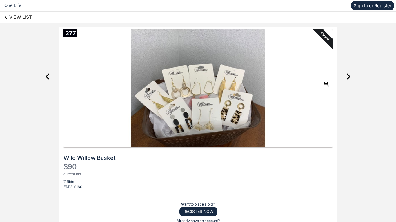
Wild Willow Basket (89, 157)
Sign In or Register (372, 5)
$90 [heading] (70, 166)
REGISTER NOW (198, 211)
